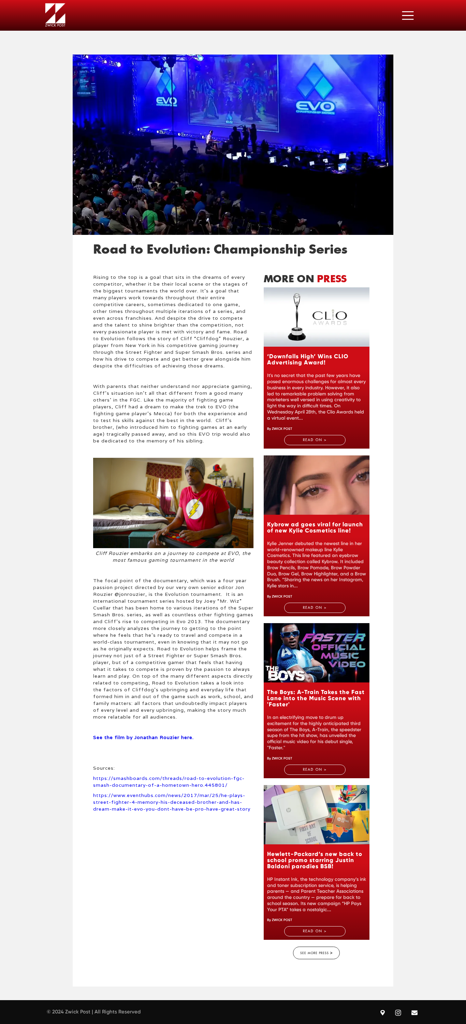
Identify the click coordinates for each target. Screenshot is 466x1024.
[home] (55, 15)
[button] (407, 15)
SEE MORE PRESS (316, 953)
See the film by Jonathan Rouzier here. (143, 737)
